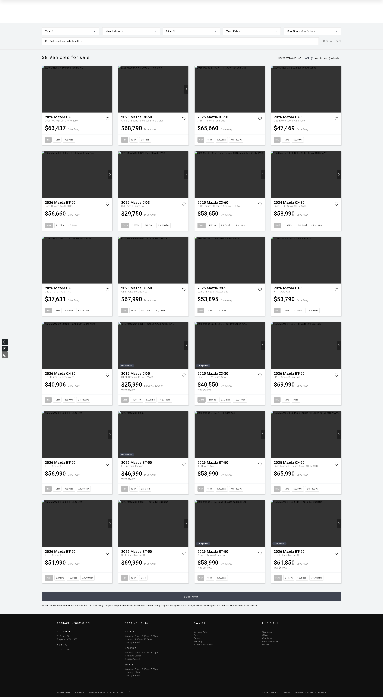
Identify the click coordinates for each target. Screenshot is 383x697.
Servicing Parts (200, 632)
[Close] (5, 355)
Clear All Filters (332, 41)
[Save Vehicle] (107, 119)
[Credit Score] (5, 342)
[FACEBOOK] (129, 692)
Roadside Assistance (203, 644)
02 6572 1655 (63, 649)
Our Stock (267, 632)
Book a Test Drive (270, 641)
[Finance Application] (5, 349)
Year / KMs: (232, 31)
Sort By (308, 58)
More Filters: (293, 31)
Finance (265, 644)
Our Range (267, 638)
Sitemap (286, 692)
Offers (265, 635)
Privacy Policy (270, 692)
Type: (48, 31)
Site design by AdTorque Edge (310, 692)
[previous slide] (44, 89)
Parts (196, 635)
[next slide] (110, 89)
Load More (191, 596)
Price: (169, 31)
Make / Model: (113, 31)
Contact (197, 638)
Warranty (198, 641)
